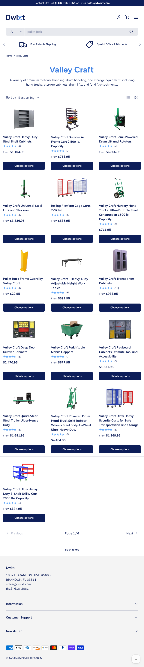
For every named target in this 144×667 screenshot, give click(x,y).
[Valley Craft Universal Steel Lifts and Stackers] (24, 188)
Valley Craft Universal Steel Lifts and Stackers (22, 208)
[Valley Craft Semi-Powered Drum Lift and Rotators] (120, 119)
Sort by (11, 97)
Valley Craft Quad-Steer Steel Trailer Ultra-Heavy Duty (20, 420)
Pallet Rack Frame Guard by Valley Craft (23, 281)
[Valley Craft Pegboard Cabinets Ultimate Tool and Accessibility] (120, 330)
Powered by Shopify (31, 657)
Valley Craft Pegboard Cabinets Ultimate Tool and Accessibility (118, 351)
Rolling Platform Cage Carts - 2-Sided (72, 208)
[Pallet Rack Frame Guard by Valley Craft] (24, 261)
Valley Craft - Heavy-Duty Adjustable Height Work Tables (69, 283)
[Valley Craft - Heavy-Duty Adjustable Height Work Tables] (72, 261)
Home (9, 55)
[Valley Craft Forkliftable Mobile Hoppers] (72, 329)
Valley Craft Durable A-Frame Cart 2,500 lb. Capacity (67, 141)
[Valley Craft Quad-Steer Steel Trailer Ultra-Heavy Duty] (24, 398)
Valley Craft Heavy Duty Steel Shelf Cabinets (20, 139)
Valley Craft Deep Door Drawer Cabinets (19, 349)
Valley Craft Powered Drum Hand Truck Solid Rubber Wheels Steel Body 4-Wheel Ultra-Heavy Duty (71, 422)
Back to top (72, 549)
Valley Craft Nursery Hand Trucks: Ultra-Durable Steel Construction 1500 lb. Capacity (118, 212)
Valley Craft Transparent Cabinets (116, 281)
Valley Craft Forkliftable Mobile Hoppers (68, 349)
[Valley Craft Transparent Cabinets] (120, 261)
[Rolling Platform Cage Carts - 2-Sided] (72, 188)
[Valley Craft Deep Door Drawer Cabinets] (24, 330)
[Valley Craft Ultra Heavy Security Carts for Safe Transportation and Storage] (120, 398)
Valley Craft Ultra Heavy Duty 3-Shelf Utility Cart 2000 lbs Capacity (20, 493)
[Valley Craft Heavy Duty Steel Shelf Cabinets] (24, 119)
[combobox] (72, 32)
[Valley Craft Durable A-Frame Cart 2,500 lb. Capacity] (72, 119)
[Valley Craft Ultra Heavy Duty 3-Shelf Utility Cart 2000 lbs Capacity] (24, 471)
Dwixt (17, 657)
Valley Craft (22, 55)
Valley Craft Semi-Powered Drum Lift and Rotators (118, 139)
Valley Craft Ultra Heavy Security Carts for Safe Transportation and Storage (119, 420)
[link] (28, 533)
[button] (127, 17)
